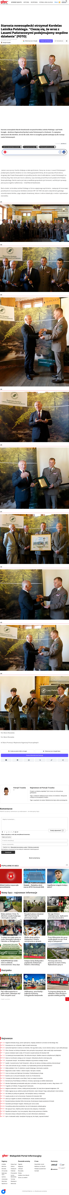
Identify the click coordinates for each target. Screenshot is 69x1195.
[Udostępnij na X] (40, 760)
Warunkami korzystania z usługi (19, 847)
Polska (20, 1173)
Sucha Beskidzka (13, 1176)
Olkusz (13, 1166)
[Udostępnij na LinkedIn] (17, 760)
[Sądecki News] (62, 1164)
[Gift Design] (62, 1169)
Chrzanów (4, 1171)
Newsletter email (39, 1164)
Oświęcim (13, 1168)
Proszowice (14, 1173)
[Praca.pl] (54, 1164)
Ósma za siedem (22, 1177)
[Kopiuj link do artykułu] (51, 760)
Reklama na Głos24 (39, 1166)
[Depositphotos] (54, 1169)
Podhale (13, 1171)
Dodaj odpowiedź (55, 830)
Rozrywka (34, 2)
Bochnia (4, 1166)
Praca (56, 2)
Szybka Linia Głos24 (46, 2)
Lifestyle (20, 1168)
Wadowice (13, 1181)
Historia (26, 2)
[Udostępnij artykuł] (66, 41)
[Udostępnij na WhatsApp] (28, 760)
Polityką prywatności (33, 847)
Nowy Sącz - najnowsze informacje (19, 892)
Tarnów (13, 1179)
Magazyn (20, 1166)
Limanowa (4, 1179)
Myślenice (4, 1183)
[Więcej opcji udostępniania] (62, 760)
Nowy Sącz (14, 1164)
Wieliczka (13, 1183)
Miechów (4, 1181)
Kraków (4, 1164)
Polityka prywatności (40, 1168)
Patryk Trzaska (7, 42)
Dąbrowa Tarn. (4, 1173)
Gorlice (4, 1177)
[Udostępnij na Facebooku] (6, 760)
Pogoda (20, 1164)
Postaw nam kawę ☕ (46, 41)
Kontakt (36, 1171)
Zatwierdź (8, 852)
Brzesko (4, 1168)
